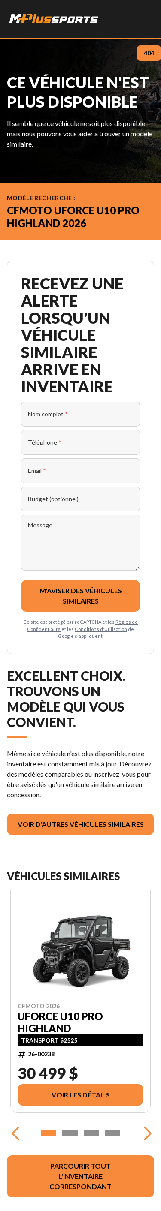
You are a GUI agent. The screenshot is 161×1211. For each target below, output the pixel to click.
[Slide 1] (48, 1133)
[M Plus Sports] (54, 19)
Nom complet (48, 414)
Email (37, 470)
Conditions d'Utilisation (101, 629)
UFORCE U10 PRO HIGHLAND (60, 1022)
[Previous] (15, 1133)
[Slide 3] (91, 1133)
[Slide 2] (69, 1133)
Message (40, 525)
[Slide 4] (112, 1133)
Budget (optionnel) (53, 498)
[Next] (145, 1133)
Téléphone (44, 442)
